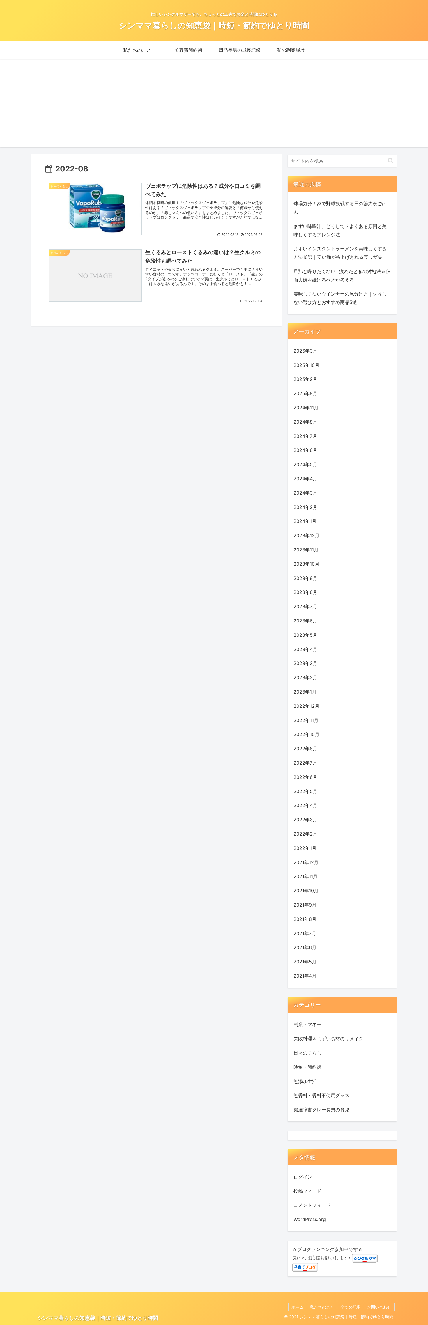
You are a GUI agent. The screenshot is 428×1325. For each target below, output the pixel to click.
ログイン (302, 1177)
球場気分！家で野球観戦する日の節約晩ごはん (340, 208)
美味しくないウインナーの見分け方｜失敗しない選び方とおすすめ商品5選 (340, 298)
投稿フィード (307, 1191)
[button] (390, 160)
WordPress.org (309, 1219)
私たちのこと (322, 1307)
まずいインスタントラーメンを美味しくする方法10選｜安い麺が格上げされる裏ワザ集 (340, 253)
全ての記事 (350, 1307)
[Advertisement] (214, 106)
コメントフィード (312, 1205)
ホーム (297, 1307)
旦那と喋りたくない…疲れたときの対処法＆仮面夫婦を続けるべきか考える (341, 275)
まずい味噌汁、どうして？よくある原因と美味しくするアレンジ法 (340, 230)
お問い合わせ (379, 1307)
